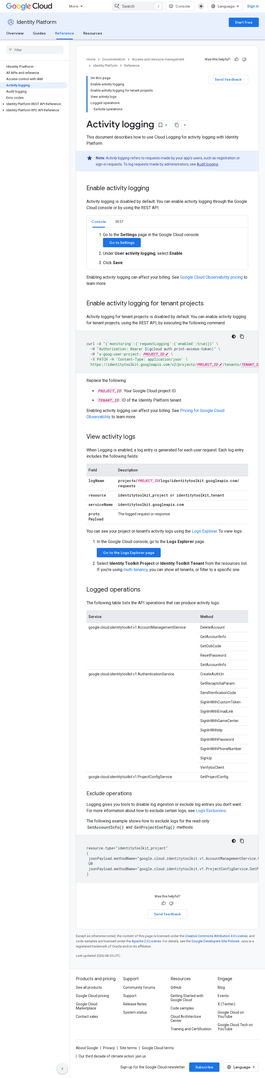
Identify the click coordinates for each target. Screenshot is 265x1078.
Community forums (139, 987)
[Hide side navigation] (62, 1068)
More (73, 6)
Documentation (113, 59)
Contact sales (87, 1016)
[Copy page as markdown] (176, 125)
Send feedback (228, 79)
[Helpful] (236, 59)
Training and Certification (191, 1029)
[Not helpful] (244, 59)
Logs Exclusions (211, 810)
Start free (244, 22)
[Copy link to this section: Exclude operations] (137, 794)
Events (223, 996)
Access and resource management (158, 59)
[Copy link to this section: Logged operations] (146, 590)
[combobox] (138, 6)
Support (129, 996)
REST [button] (119, 221)
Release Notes (135, 1004)
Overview (15, 33)
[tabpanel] (167, 249)
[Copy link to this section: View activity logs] (140, 437)
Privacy (109, 1048)
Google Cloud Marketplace (86, 1006)
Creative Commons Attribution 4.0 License (216, 936)
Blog (221, 987)
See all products (89, 987)
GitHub (176, 987)
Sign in (253, 6)
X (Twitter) (226, 1004)
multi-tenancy (135, 569)
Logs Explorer (204, 531)
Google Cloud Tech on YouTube (235, 1027)
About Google (87, 1048)
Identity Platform (36, 22)
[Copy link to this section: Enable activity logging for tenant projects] (209, 304)
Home (90, 59)
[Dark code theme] (234, 336)
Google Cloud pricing (92, 996)
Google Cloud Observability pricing (211, 277)
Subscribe (204, 1067)
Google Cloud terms (158, 1048)
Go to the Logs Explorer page (128, 552)
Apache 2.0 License (146, 941)
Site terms (128, 1048)
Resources (92, 33)
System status (135, 1012)
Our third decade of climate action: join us (112, 1056)
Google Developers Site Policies (215, 941)
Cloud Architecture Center (186, 1018)
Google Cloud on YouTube (231, 1014)
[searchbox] (34, 50)
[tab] (99, 221)
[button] (34, 104)
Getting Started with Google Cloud (187, 998)
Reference (64, 33)
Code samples (182, 1008)
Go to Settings (122, 242)
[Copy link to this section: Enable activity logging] (154, 189)
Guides (39, 33)
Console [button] (98, 221)
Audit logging (207, 164)
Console (182, 6)
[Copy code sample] (242, 336)
